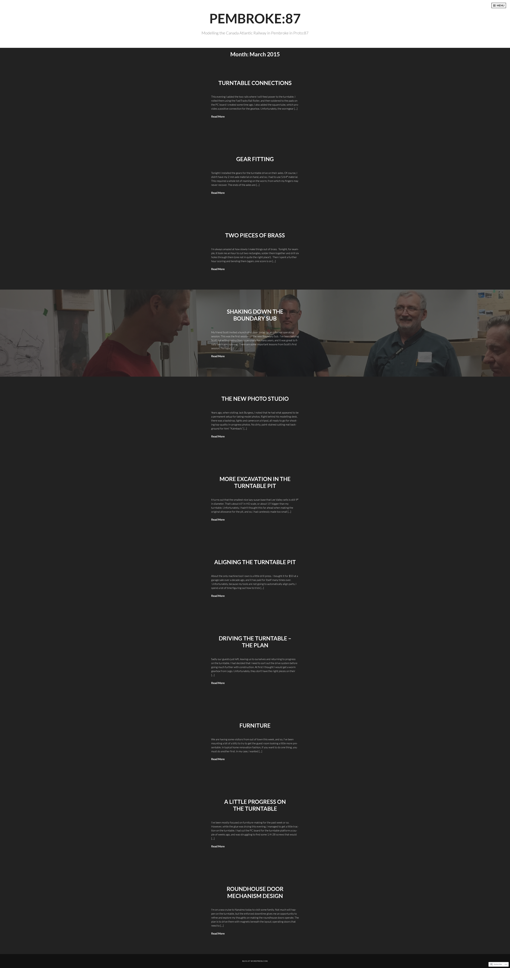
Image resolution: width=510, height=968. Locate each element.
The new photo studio (255, 398)
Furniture (255, 725)
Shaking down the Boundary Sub (255, 315)
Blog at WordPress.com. (255, 961)
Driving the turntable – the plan (255, 642)
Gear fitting (255, 159)
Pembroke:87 (255, 18)
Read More (218, 116)
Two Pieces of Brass (255, 235)
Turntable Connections (255, 83)
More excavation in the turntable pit (255, 482)
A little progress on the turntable (255, 805)
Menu (500, 5)
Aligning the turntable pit (255, 562)
